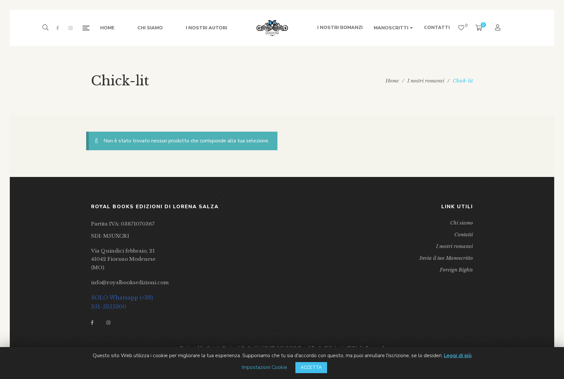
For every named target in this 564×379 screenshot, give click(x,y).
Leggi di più (458, 355)
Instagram (70, 28)
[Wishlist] (461, 28)
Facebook (57, 28)
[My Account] (498, 28)
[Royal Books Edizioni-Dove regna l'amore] (272, 28)
